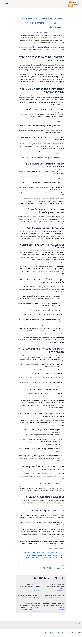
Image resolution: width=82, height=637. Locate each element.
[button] (6, 3)
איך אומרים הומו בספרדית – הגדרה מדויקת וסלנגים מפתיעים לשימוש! (42, 557)
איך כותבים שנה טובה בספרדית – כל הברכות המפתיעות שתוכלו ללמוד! (53, 605)
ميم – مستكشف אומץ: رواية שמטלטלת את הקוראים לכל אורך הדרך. (29, 586)
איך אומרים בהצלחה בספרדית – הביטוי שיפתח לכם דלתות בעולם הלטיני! (41, 554)
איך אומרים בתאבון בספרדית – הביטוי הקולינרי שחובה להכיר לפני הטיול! (42, 552)
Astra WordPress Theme (59, 633)
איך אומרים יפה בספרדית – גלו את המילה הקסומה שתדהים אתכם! (43, 555)
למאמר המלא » (60, 590)
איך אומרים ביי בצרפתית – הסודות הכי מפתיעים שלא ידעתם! (55, 586)
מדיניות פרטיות (78, 623)
